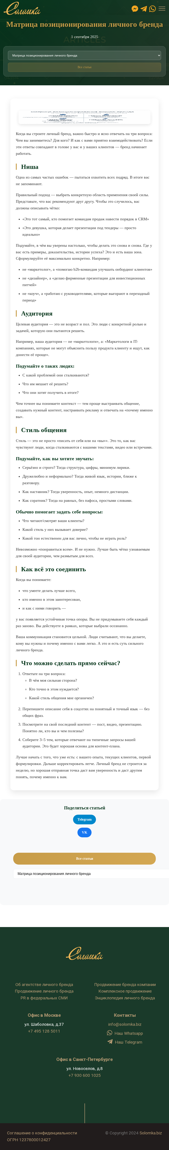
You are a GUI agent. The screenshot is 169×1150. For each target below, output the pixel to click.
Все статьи (85, 67)
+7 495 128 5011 (44, 1031)
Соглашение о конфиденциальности (42, 1132)
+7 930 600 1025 (84, 1075)
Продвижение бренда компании (125, 984)
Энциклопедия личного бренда (125, 997)
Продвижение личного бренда (44, 991)
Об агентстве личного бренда (44, 984)
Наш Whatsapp (128, 1033)
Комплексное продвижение (125, 991)
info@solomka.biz (124, 1024)
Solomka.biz (151, 1132)
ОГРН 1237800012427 (29, 1139)
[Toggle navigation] (162, 8)
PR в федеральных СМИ (44, 997)
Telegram (84, 819)
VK (84, 832)
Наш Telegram (128, 1042)
